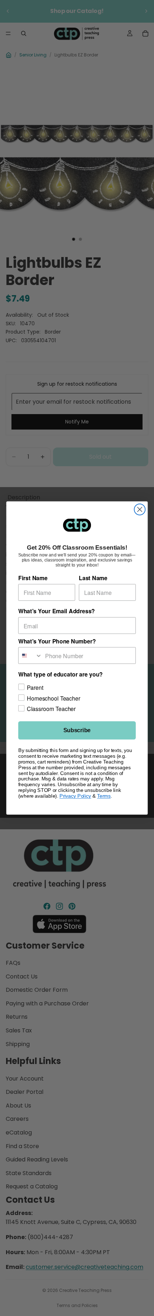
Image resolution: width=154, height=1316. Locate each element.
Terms (104, 796)
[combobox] (30, 655)
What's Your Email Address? (56, 611)
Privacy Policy (75, 796)
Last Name (93, 578)
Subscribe (77, 730)
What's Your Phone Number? (57, 641)
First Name (33, 578)
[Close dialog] (139, 509)
